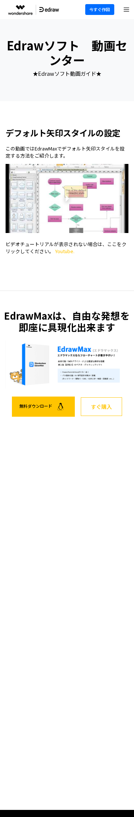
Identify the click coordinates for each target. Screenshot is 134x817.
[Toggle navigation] (126, 9)
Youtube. (64, 251)
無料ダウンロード (36, 406)
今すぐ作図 (99, 9)
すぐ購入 (101, 406)
